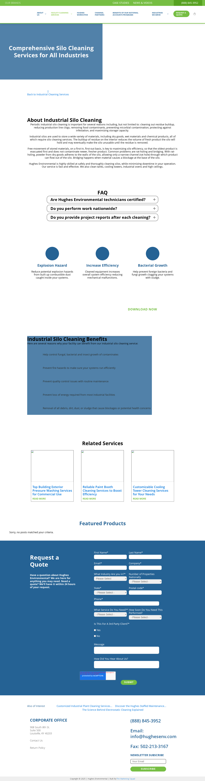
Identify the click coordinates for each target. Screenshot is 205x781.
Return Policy (37, 747)
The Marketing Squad (126, 779)
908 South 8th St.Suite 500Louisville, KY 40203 (41, 730)
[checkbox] (128, 634)
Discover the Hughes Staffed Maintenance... (140, 706)
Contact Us (36, 740)
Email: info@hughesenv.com (153, 733)
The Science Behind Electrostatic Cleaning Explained (112, 709)
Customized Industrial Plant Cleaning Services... (84, 706)
